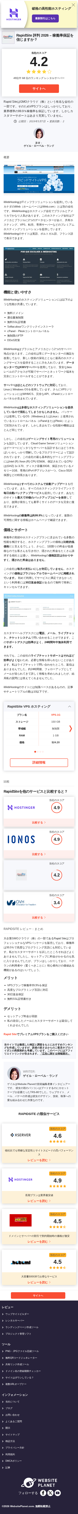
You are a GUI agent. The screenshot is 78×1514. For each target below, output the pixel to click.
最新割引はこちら (45, 18)
